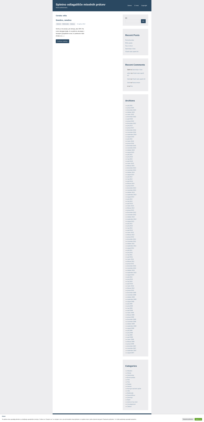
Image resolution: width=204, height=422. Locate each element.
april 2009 (130, 310)
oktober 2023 (131, 112)
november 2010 (131, 268)
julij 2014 (129, 177)
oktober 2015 (131, 150)
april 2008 (130, 337)
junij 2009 (130, 306)
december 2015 (131, 145)
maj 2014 (129, 179)
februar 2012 (130, 234)
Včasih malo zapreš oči (131, 51)
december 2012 (131, 212)
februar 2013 (130, 208)
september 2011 (131, 246)
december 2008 (131, 319)
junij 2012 (130, 226)
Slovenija (130, 397)
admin (129, 73)
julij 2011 (129, 250)
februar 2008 (130, 341)
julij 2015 (129, 154)
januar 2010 (130, 290)
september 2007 (131, 350)
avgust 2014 (130, 174)
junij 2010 (130, 279)
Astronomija (130, 375)
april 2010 (130, 283)
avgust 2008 (130, 328)
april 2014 (130, 181)
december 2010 (131, 266)
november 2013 (131, 190)
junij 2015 (130, 156)
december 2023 (131, 110)
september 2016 (131, 134)
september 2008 (131, 326)
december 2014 (131, 168)
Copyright (144, 5)
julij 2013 (129, 199)
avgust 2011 (130, 248)
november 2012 (131, 214)
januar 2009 (130, 317)
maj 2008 (129, 335)
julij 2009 (129, 303)
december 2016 (131, 130)
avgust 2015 (130, 152)
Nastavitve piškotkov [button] (188, 419)
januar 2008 (130, 344)
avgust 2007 (130, 352)
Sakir (128, 79)
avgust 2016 (130, 136)
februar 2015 (130, 165)
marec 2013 (130, 205)
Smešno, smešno (63, 20)
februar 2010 (130, 288)
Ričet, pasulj (128, 43)
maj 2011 (129, 254)
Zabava (72, 24)
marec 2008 (130, 339)
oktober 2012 (131, 217)
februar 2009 (130, 315)
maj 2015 (129, 159)
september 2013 (131, 194)
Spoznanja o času (130, 48)
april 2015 (130, 161)
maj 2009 (129, 308)
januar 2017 (130, 128)
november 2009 (131, 295)
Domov (130, 5)
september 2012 (131, 219)
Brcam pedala (131, 377)
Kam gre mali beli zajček (134, 388)
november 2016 (131, 132)
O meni (136, 5)
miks (128, 391)
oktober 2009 (131, 297)
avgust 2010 (130, 275)
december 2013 (131, 188)
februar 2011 (130, 261)
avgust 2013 (130, 197)
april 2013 (130, 203)
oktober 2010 (131, 270)
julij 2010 (129, 277)
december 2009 (131, 292)
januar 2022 (130, 121)
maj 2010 (129, 281)
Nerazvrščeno (131, 395)
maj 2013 (129, 201)
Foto (128, 382)
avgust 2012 (130, 221)
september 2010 (131, 272)
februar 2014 (130, 183)
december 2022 (131, 116)
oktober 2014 (131, 172)
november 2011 (131, 241)
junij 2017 (130, 125)
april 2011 (130, 257)
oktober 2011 (131, 243)
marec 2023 (130, 114)
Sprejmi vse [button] (198, 419)
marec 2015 (130, 163)
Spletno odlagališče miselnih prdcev (80, 4)
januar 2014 (130, 185)
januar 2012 (130, 237)
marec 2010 (130, 286)
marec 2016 (130, 141)
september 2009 (131, 299)
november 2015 (131, 148)
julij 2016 (129, 139)
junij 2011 (130, 252)
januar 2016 (130, 143)
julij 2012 (129, 223)
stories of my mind (132, 402)
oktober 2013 (131, 192)
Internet (59, 24)
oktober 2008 (131, 323)
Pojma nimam (136, 82)
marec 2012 (130, 232)
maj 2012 (129, 228)
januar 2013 (130, 210)
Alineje (129, 373)
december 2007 (131, 346)
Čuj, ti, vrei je (129, 46)
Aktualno (129, 370)
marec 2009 (130, 312)
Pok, (131, 86)
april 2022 (130, 119)
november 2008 (131, 321)
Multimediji (65, 24)
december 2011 (131, 239)
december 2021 (131, 123)
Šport (128, 399)
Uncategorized (131, 404)
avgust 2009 (130, 301)
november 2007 (131, 348)
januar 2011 (130, 263)
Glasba (129, 384)
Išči (126, 18)
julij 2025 (129, 105)
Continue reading (62, 41)
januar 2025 (130, 107)
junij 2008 (130, 332)
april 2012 (130, 230)
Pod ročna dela (129, 40)
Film (128, 379)
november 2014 (131, 170)
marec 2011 (130, 259)
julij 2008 (129, 330)
